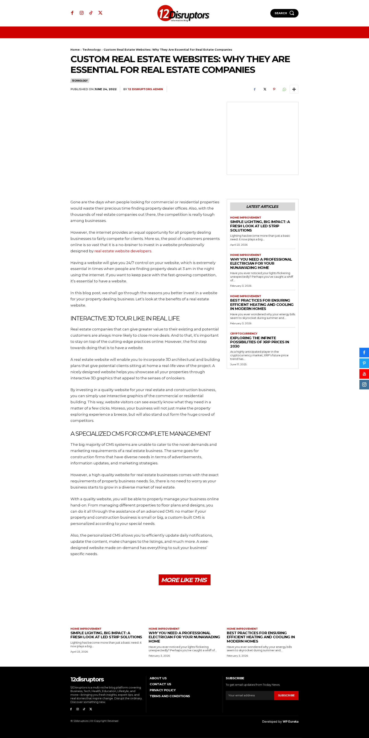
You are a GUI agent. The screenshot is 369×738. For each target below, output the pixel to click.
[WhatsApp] (284, 89)
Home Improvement (245, 217)
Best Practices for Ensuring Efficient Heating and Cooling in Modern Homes (262, 304)
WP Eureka (291, 721)
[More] (294, 89)
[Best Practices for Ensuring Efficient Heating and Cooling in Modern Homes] (263, 607)
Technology (91, 49)
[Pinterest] (274, 89)
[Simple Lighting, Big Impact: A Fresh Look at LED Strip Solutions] (106, 607)
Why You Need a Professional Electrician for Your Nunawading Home (261, 263)
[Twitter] (100, 13)
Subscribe (286, 695)
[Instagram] (81, 13)
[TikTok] (91, 13)
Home (75, 49)
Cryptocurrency (243, 333)
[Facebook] (72, 13)
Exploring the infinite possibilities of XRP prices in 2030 (259, 342)
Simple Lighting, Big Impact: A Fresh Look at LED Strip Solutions (260, 226)
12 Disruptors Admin (145, 89)
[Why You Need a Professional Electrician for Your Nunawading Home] (184, 607)
